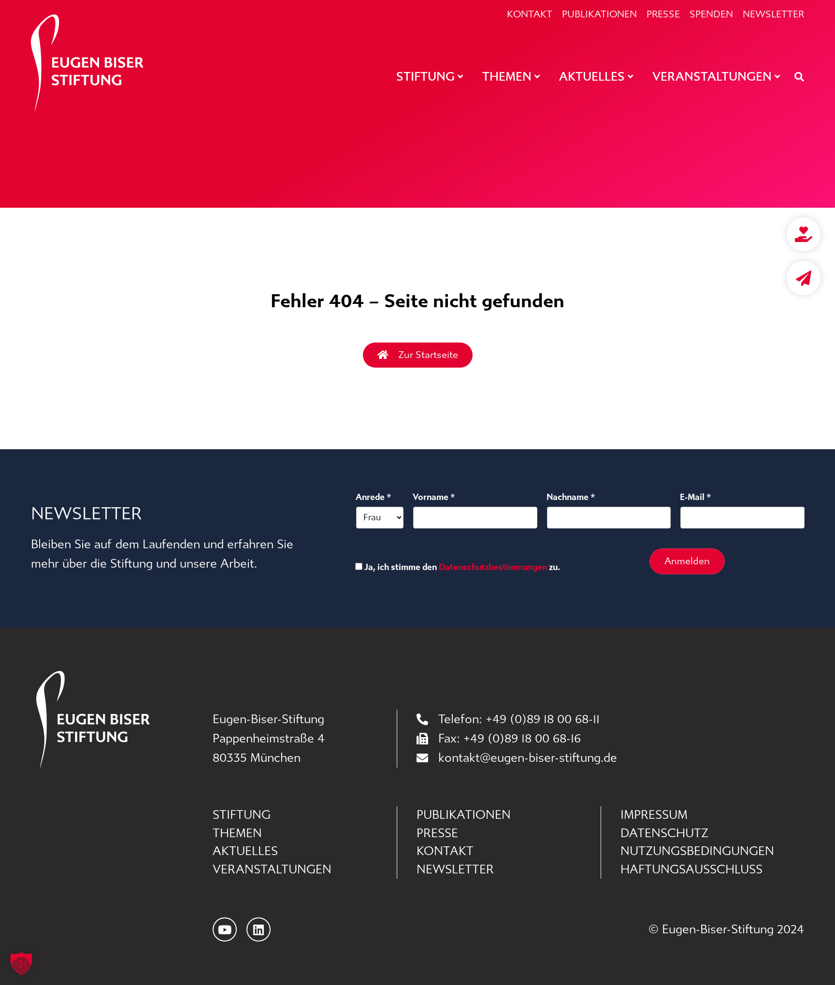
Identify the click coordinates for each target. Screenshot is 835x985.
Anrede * (373, 497)
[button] (21, 963)
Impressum (654, 815)
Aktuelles (245, 851)
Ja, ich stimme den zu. (462, 567)
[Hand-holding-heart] (804, 234)
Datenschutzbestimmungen (493, 567)
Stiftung (242, 815)
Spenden (711, 14)
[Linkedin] (258, 929)
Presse (663, 14)
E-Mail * (695, 497)
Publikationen (599, 14)
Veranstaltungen (272, 869)
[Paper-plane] (804, 278)
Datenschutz (664, 833)
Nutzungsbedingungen (697, 851)
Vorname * (434, 497)
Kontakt (529, 14)
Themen (237, 833)
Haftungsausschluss (691, 869)
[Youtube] (225, 929)
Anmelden (687, 561)
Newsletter (773, 14)
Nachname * (571, 497)
